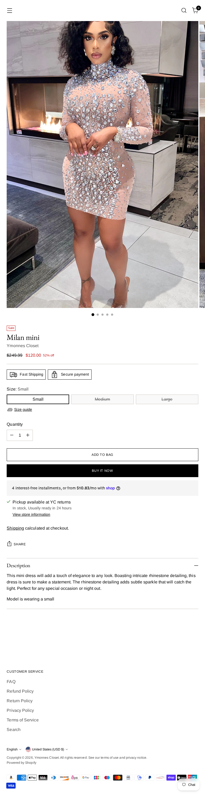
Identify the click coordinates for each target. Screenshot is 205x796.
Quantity (15, 424)
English (12, 749)
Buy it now (102, 471)
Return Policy (20, 700)
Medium (102, 399)
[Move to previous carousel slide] (181, 638)
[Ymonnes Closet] (102, 10)
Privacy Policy (20, 710)
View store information (31, 514)
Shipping (15, 528)
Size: (18, 389)
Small (38, 399)
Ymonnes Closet (22, 345)
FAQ (11, 681)
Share (20, 544)
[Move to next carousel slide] (193, 638)
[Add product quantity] (28, 435)
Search (13, 729)
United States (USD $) (48, 749)
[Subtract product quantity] (12, 435)
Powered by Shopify (21, 763)
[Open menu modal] (9, 10)
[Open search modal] (184, 10)
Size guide (23, 409)
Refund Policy (20, 691)
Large (166, 399)
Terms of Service (22, 720)
